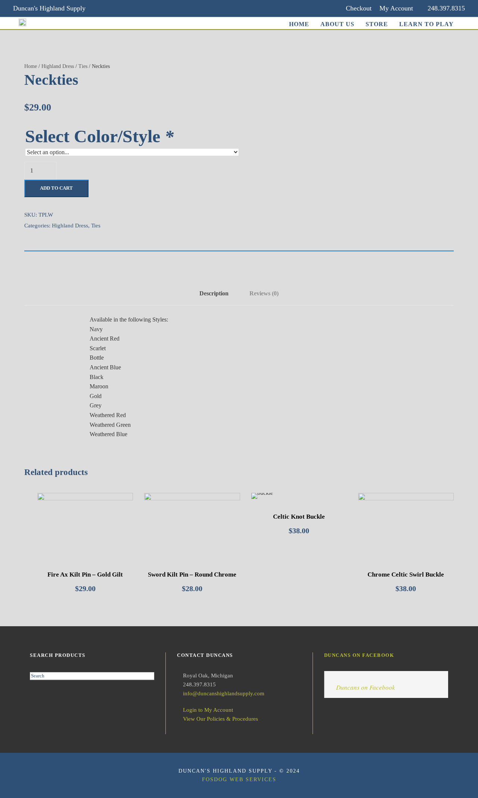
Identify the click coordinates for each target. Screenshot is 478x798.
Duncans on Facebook (359, 655)
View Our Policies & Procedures (220, 719)
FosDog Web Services (239, 779)
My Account (396, 8)
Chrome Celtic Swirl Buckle (405, 574)
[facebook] (115, 8)
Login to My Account (208, 710)
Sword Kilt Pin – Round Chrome (192, 574)
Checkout (359, 8)
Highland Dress (57, 66)
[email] (101, 8)
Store (377, 24)
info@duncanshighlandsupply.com (223, 693)
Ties (82, 66)
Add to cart (56, 188)
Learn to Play (426, 24)
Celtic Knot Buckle (299, 516)
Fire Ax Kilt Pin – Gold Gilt (85, 574)
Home (299, 24)
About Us (337, 24)
